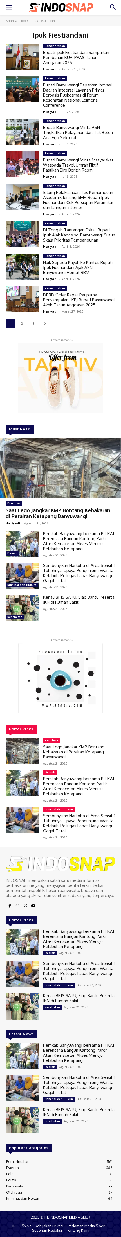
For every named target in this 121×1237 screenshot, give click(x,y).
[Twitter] (25, 906)
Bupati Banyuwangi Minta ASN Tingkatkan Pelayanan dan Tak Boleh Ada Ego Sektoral (78, 132)
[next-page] (45, 323)
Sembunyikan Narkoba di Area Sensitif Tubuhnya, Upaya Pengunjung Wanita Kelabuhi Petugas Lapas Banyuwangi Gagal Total (79, 573)
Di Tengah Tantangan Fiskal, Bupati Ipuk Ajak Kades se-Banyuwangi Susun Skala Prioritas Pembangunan (79, 235)
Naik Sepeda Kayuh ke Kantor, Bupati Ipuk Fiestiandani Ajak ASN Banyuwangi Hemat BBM (78, 267)
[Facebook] (10, 906)
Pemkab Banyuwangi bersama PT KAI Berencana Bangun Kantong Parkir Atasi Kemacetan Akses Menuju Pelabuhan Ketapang (78, 541)
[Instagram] (17, 906)
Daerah (12, 553)
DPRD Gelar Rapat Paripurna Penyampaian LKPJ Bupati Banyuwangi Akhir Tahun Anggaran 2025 (79, 300)
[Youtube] (33, 906)
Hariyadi (13, 523)
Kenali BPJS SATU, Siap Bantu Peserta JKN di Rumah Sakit (79, 599)
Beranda (11, 21)
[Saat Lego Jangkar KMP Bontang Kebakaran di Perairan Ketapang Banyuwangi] (60, 468)
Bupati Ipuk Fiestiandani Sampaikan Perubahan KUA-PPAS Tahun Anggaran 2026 (76, 57)
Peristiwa (14, 503)
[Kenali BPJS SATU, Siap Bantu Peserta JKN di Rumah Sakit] (22, 608)
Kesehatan (15, 617)
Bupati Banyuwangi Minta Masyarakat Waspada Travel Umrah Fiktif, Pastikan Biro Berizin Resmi (78, 165)
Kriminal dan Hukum (21, 585)
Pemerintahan (55, 46)
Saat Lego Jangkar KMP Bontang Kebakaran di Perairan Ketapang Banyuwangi (58, 513)
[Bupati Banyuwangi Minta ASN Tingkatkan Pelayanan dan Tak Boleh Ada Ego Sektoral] (22, 132)
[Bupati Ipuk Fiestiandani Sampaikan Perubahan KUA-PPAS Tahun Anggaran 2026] (22, 57)
